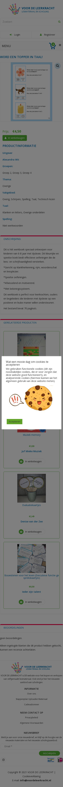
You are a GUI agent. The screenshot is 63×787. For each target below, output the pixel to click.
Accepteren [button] (14, 421)
